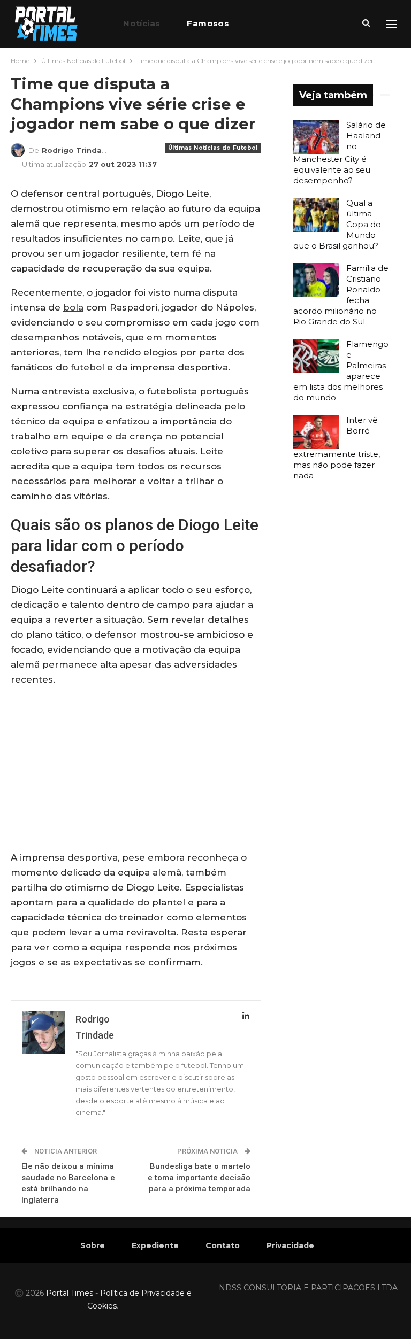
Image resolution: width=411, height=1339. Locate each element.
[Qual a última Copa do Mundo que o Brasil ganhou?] (316, 215)
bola (73, 307)
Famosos (208, 23)
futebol (87, 367)
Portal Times (69, 1293)
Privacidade (290, 1245)
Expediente (155, 1245)
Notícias (141, 23)
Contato (223, 1245)
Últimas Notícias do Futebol (213, 147)
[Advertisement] (136, 771)
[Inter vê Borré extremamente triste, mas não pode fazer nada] (316, 432)
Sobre (92, 1245)
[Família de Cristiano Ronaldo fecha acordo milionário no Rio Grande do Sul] (316, 280)
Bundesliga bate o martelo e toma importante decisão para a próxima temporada (199, 1178)
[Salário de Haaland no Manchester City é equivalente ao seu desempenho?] (316, 137)
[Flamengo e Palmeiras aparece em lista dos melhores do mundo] (316, 356)
